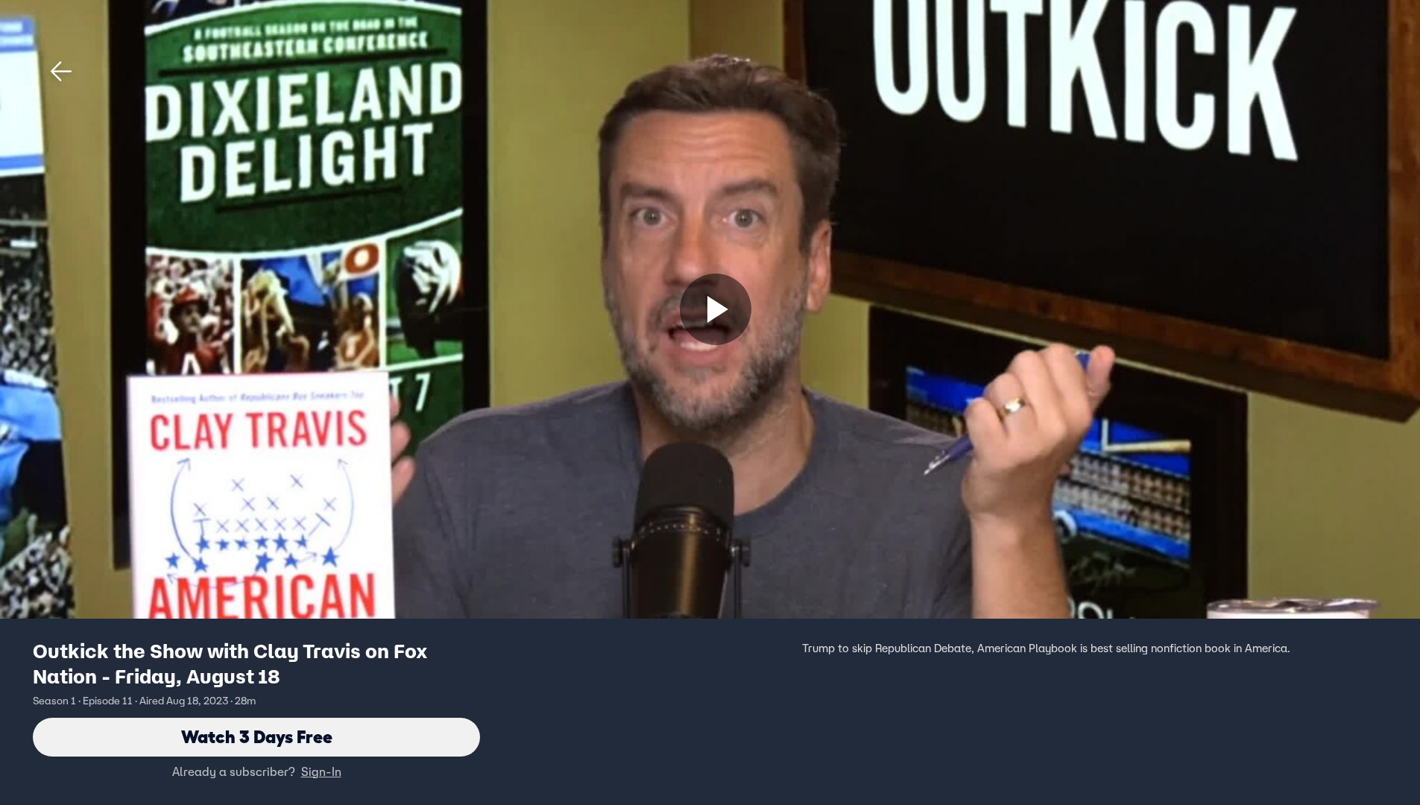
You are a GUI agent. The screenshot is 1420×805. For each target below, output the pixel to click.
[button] (61, 71)
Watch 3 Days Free (256, 737)
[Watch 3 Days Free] (715, 309)
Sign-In (321, 771)
